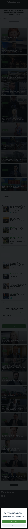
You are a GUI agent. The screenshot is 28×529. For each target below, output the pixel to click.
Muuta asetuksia (10, 517)
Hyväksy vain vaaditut (14, 525)
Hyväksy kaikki (14, 521)
